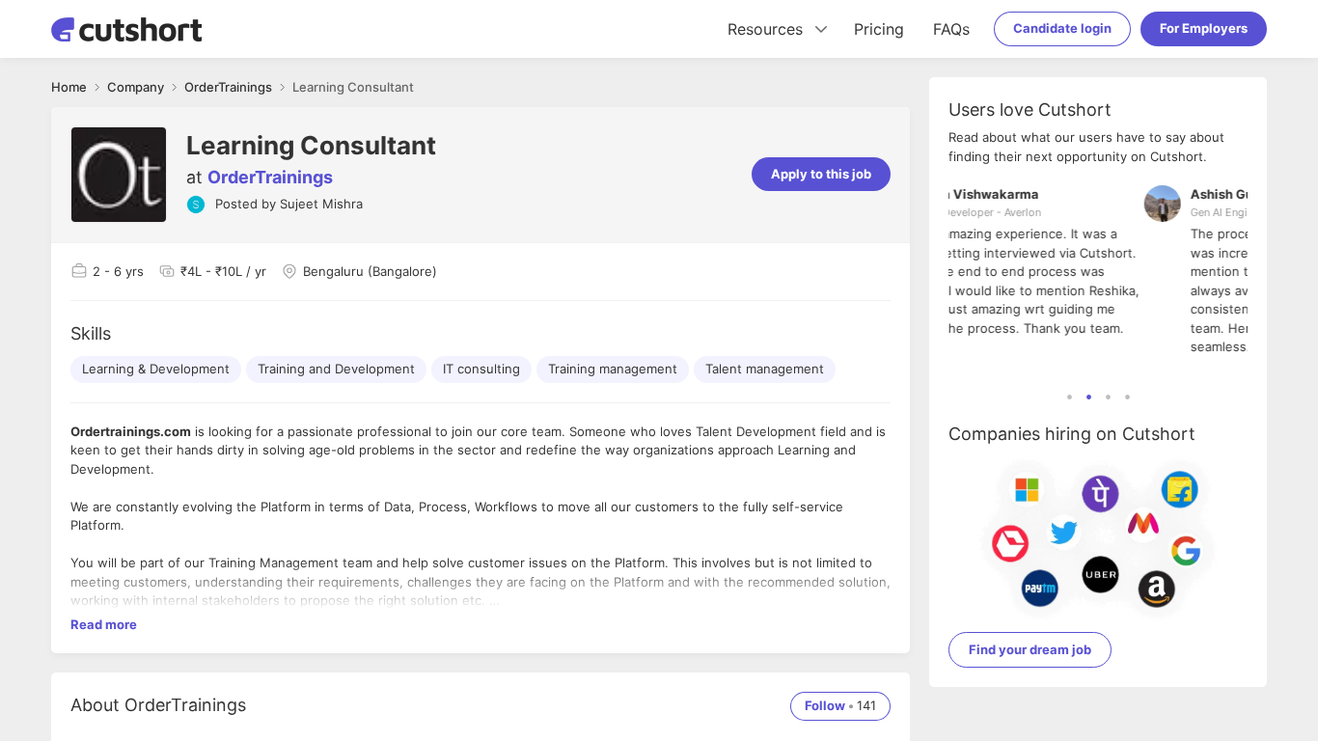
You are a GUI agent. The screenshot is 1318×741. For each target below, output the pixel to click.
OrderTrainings (270, 177)
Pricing (879, 29)
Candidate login (1062, 28)
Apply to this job (821, 173)
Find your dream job (1030, 649)
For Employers (1204, 28)
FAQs (951, 29)
